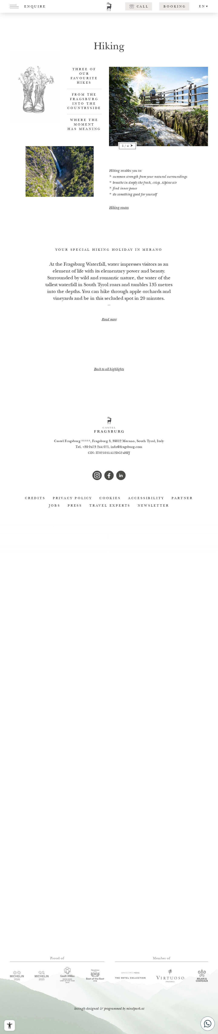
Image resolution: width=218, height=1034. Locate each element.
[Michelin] (42, 975)
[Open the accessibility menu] (9, 1025)
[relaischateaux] (202, 975)
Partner (182, 498)
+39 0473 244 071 (96, 447)
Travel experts (110, 505)
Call (143, 6)
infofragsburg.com (126, 447)
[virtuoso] (170, 975)
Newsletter (153, 505)
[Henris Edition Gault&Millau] (67, 975)
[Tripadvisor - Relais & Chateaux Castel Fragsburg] (95, 975)
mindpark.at (135, 1009)
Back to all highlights (109, 369)
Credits (35, 498)
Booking (175, 6)
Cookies (110, 498)
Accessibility (146, 498)
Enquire (35, 6)
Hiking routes (119, 208)
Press (75, 505)
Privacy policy (72, 498)
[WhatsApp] (208, 1024)
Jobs (54, 505)
